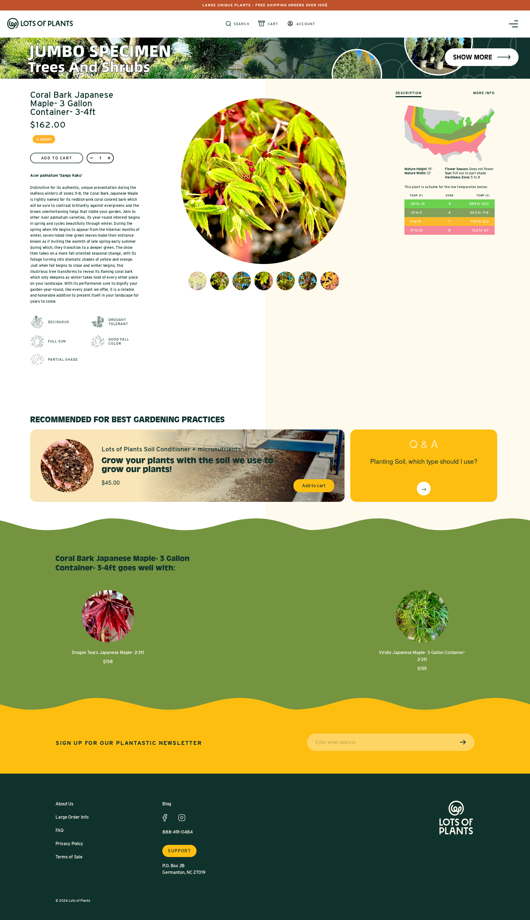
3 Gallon (43, 139)
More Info (484, 93)
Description (409, 93)
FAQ (59, 830)
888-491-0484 (177, 832)
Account (305, 24)
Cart (273, 24)
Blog (166, 803)
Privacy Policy (69, 843)
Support (179, 850)
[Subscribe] (463, 742)
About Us (64, 803)
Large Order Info (71, 817)
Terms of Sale (68, 857)
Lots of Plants (79, 900)
